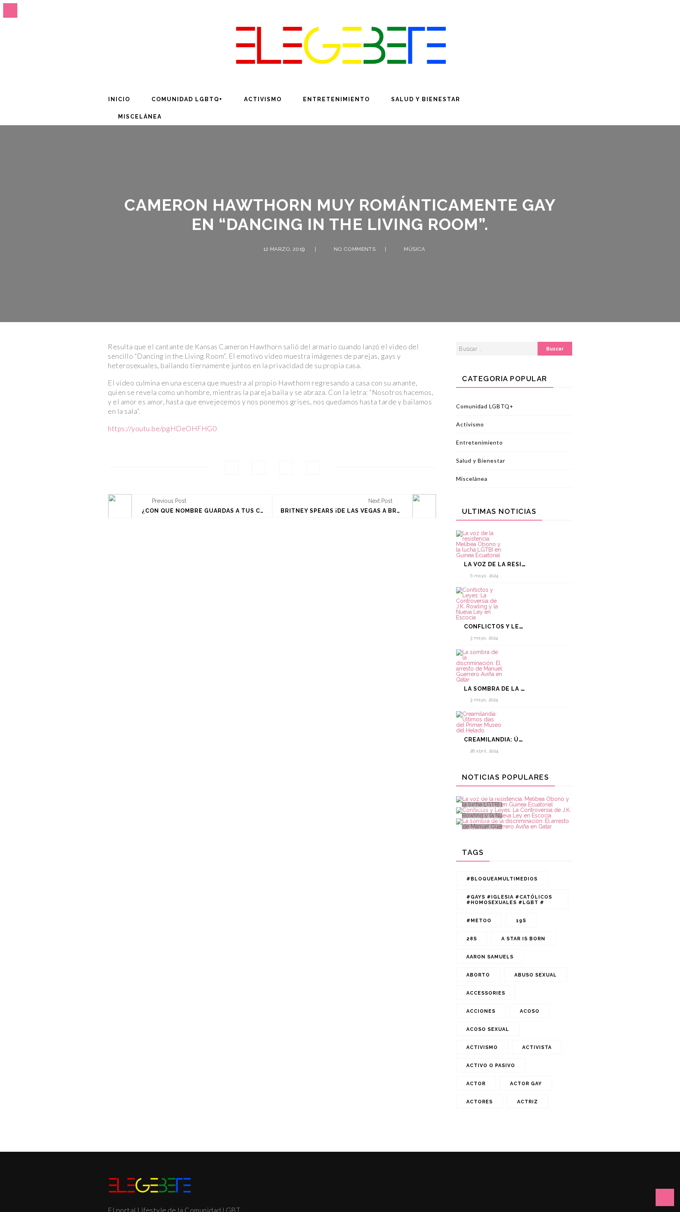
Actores (479, 1102)
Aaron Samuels (490, 957)
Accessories (485, 993)
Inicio (119, 99)
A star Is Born (523, 938)
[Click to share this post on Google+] (286, 467)
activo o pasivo (490, 1065)
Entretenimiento (336, 99)
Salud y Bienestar (425, 99)
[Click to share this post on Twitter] (259, 467)
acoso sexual (487, 1029)
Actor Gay (526, 1083)
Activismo (263, 99)
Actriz (527, 1102)
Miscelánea (140, 116)
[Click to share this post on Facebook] (231, 467)
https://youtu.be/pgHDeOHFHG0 (162, 428)
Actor (476, 1083)
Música (414, 249)
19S (521, 920)
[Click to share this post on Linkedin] (313, 467)
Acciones (480, 1011)
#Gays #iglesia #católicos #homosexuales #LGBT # (509, 899)
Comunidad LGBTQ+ (187, 99)
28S (471, 938)
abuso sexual (535, 975)
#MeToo (479, 920)
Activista (537, 1047)
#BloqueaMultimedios (502, 879)
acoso (530, 1011)
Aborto (478, 975)
